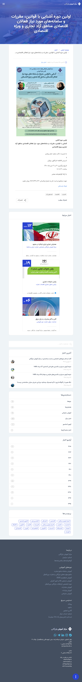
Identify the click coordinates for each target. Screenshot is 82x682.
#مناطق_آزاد (49, 194)
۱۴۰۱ (70, 469)
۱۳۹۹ (69, 481)
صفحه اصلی (65, 50)
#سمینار (51, 528)
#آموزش (43, 528)
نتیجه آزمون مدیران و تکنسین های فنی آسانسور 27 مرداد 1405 (52, 367)
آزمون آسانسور (67, 424)
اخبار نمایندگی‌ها (66, 430)
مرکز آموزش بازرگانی (65, 554)
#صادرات (67, 525)
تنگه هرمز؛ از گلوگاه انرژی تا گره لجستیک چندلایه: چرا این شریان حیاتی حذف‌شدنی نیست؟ (44, 382)
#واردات (67, 532)
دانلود (70, 607)
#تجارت (64, 194)
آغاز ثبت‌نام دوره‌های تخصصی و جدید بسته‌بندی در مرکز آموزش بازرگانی (50, 359)
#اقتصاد (57, 194)
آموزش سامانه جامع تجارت (63, 571)
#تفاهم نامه (35, 528)
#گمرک (29, 525)
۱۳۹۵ (69, 504)
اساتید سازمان (67, 557)
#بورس (26, 528)
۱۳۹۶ (69, 498)
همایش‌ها (68, 407)
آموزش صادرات (67, 587)
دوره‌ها (69, 401)
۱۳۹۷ (69, 492)
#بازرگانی (44, 521)
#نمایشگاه (59, 528)
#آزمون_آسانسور (24, 521)
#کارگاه (14, 525)
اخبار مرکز (43, 62)
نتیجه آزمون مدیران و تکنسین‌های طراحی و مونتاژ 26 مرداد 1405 (52, 374)
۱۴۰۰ (70, 475)
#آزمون (22, 525)
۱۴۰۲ (69, 463)
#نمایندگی (18, 528)
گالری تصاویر (67, 610)
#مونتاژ (68, 528)
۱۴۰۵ (69, 446)
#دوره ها (37, 525)
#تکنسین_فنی (35, 521)
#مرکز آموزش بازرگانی (64, 521)
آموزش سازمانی (66, 413)
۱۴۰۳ (69, 458)
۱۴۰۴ (69, 452)
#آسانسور (52, 521)
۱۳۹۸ (69, 486)
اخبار (55, 50)
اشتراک (20, 200)
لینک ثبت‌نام (62, 186)
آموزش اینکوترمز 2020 (64, 577)
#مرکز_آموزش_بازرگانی (48, 525)
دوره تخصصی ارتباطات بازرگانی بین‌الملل (58, 584)
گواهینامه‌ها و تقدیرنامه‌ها (63, 560)
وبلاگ (70, 604)
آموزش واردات (67, 590)
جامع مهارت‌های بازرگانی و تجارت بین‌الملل (57, 574)
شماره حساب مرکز (66, 614)
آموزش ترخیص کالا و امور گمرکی (61, 581)
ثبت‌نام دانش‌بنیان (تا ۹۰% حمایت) (60, 617)
